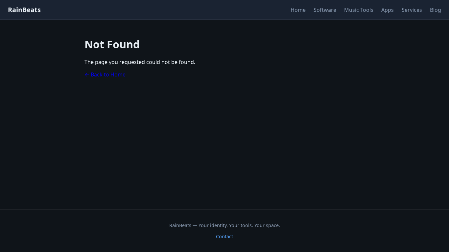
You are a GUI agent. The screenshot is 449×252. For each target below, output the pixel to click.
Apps (387, 9)
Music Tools (358, 9)
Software (325, 9)
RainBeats (24, 9)
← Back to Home (105, 74)
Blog (435, 9)
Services (412, 9)
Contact (224, 236)
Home (298, 9)
